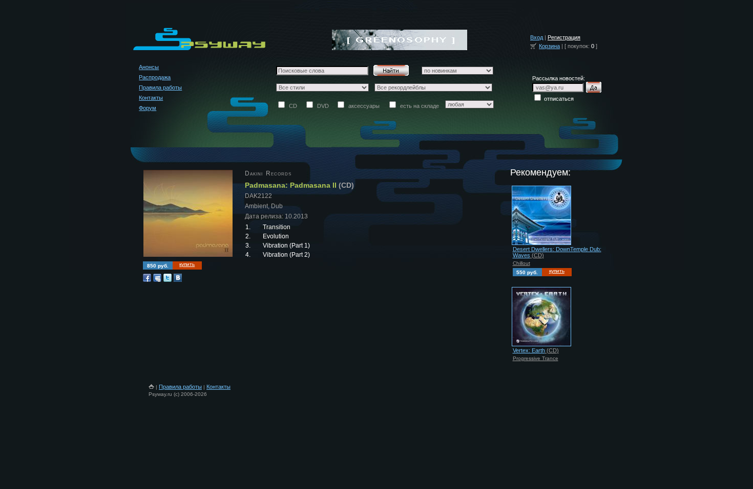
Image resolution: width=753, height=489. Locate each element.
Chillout (521, 263)
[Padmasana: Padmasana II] (188, 257)
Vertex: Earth (529, 350)
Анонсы (149, 67)
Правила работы (160, 87)
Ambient (256, 206)
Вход (536, 37)
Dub (277, 206)
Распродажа (155, 77)
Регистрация (564, 37)
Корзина (549, 46)
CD (346, 185)
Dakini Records (268, 173)
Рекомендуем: (540, 172)
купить (187, 264)
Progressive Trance (535, 358)
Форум (147, 108)
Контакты (151, 98)
